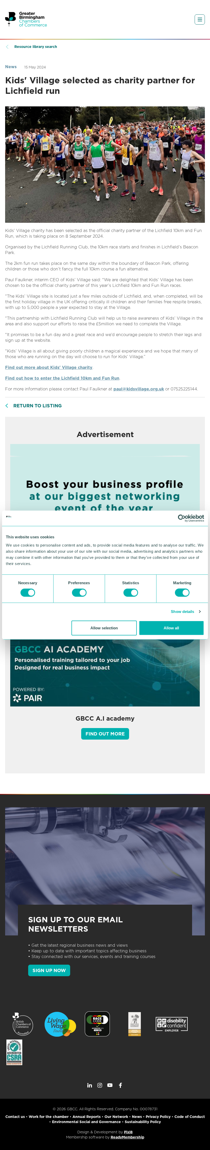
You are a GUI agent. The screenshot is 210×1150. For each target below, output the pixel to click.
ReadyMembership (127, 1137)
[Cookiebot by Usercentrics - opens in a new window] (181, 518)
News (11, 66)
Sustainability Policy (143, 1122)
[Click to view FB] (120, 1085)
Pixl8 (128, 1132)
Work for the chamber (49, 1117)
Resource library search (35, 47)
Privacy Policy (158, 1117)
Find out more (105, 734)
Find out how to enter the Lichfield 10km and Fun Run (62, 378)
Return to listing (37, 405)
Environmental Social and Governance (86, 1122)
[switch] (79, 593)
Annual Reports (86, 1117)
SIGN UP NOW (49, 970)
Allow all (171, 628)
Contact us (15, 1117)
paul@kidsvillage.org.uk (138, 389)
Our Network (116, 1117)
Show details (182, 611)
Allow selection (104, 628)
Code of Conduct (189, 1117)
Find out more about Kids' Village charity (48, 367)
